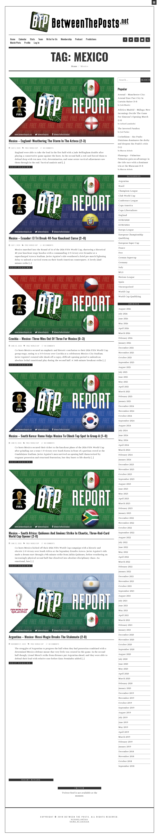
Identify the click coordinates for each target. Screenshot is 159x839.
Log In (36, 42)
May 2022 (123, 552)
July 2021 (122, 600)
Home (12, 39)
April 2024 (123, 445)
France (121, 248)
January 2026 (124, 343)
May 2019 (123, 727)
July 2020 (122, 659)
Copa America (125, 205)
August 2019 (124, 712)
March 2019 (124, 737)
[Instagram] (136, 39)
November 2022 (126, 523)
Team (40, 39)
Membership (66, 39)
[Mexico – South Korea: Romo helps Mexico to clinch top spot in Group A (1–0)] (61, 402)
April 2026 (123, 328)
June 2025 (123, 377)
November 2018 (126, 756)
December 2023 (126, 464)
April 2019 (123, 732)
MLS (120, 272)
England (122, 215)
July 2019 (122, 717)
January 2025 (124, 401)
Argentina (123, 181)
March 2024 (124, 450)
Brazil (121, 186)
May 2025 (123, 382)
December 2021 (126, 576)
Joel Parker (124, 132)
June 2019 (123, 722)
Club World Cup (126, 195)
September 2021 (126, 591)
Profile (27, 42)
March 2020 (124, 678)
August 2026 (124, 309)
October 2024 (125, 416)
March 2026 (124, 333)
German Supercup (127, 257)
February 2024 (125, 454)
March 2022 (124, 561)
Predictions (91, 39)
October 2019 (125, 703)
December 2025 (126, 347)
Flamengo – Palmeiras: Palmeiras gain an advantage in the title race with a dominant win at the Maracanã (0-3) (133, 161)
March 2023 (124, 503)
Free (26, 148)
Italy (120, 267)
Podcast (78, 39)
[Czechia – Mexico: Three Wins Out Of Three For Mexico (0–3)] (61, 305)
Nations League (126, 277)
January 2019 (124, 746)
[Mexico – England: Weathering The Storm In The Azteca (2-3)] (61, 107)
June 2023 (123, 489)
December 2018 (126, 751)
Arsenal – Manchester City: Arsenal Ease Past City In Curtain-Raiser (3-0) (131, 98)
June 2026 (123, 318)
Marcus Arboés (126, 150)
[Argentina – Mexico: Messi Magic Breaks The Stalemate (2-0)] (61, 603)
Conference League (128, 200)
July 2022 (122, 542)
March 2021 (124, 620)
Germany (122, 262)
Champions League (128, 191)
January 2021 (124, 630)
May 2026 (123, 323)
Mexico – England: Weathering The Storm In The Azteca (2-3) (47, 140)
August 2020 (124, 654)
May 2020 (123, 669)
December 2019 (126, 693)
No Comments (48, 148)
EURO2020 (123, 220)
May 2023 (123, 493)
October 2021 (125, 586)
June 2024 (123, 435)
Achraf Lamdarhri (127, 123)
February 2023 (125, 508)
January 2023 (124, 513)
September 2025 (126, 362)
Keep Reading (21, 167)
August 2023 (124, 484)
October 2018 (125, 761)
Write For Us (51, 39)
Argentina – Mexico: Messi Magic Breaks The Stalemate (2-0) (48, 636)
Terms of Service (79, 821)
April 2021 (123, 615)
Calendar (22, 39)
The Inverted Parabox (129, 128)
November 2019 (126, 698)
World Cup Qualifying (129, 296)
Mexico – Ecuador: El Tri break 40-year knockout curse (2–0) (47, 238)
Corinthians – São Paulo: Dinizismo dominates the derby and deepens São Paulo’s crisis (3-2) (133, 142)
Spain (121, 282)
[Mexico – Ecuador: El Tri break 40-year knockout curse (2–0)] (61, 204)
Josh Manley (125, 105)
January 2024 (124, 459)
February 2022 (125, 566)
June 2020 (123, 664)
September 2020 (126, 649)
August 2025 (124, 367)
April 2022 (123, 557)
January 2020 (124, 688)
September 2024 (126, 420)
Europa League (126, 229)
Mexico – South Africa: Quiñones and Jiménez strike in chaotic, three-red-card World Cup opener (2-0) (59, 534)
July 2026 (122, 313)
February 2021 (125, 625)
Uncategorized (125, 286)
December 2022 (126, 518)
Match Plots (15, 42)
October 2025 (125, 357)
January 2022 (124, 571)
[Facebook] (125, 39)
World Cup (34, 148)
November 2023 (126, 469)
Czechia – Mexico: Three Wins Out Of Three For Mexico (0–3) (47, 338)
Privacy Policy (79, 819)
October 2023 (125, 474)
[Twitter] (131, 39)
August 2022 (124, 537)
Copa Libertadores (127, 210)
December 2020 (126, 634)
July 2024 (122, 430)
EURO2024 (123, 225)
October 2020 (125, 644)
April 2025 (123, 386)
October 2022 (125, 527)
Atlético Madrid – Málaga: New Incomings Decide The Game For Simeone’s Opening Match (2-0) (134, 115)
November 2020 (126, 639)
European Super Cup (128, 243)
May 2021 (123, 610)
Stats (32, 39)
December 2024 (126, 406)
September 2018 (126, 766)
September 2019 (126, 707)
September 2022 (126, 532)
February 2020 (125, 683)
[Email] (142, 39)
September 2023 (126, 479)
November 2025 (126, 352)
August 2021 (124, 596)
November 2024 (126, 411)
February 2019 (125, 741)
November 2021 (126, 581)
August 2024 (124, 425)
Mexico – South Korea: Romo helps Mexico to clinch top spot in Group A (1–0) (58, 436)
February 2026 (125, 338)
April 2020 (123, 673)
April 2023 (123, 498)
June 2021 (123, 605)
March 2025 (124, 391)
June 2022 (123, 547)
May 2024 (123, 440)
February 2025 (125, 396)
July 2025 (122, 372)
